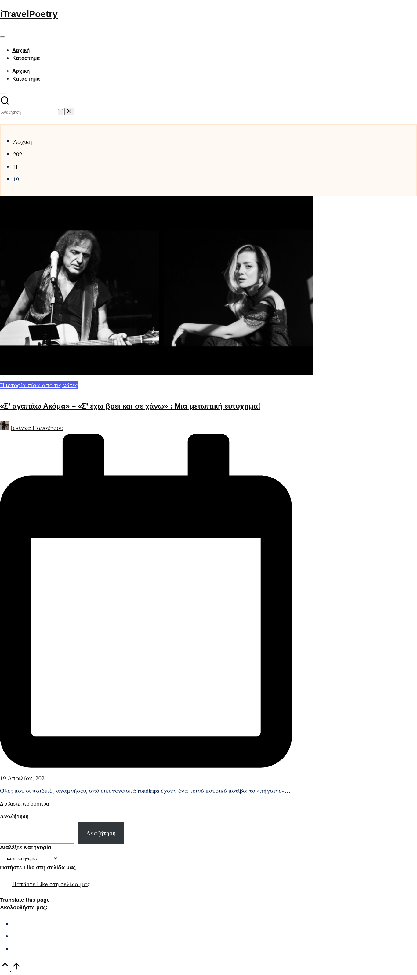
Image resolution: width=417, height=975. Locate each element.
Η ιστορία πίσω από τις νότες (39, 385)
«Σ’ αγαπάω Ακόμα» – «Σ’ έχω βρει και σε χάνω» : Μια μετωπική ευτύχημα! (130, 406)
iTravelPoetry (29, 14)
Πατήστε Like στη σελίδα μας (38, 867)
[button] (60, 112)
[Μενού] (2, 37)
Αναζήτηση (14, 816)
